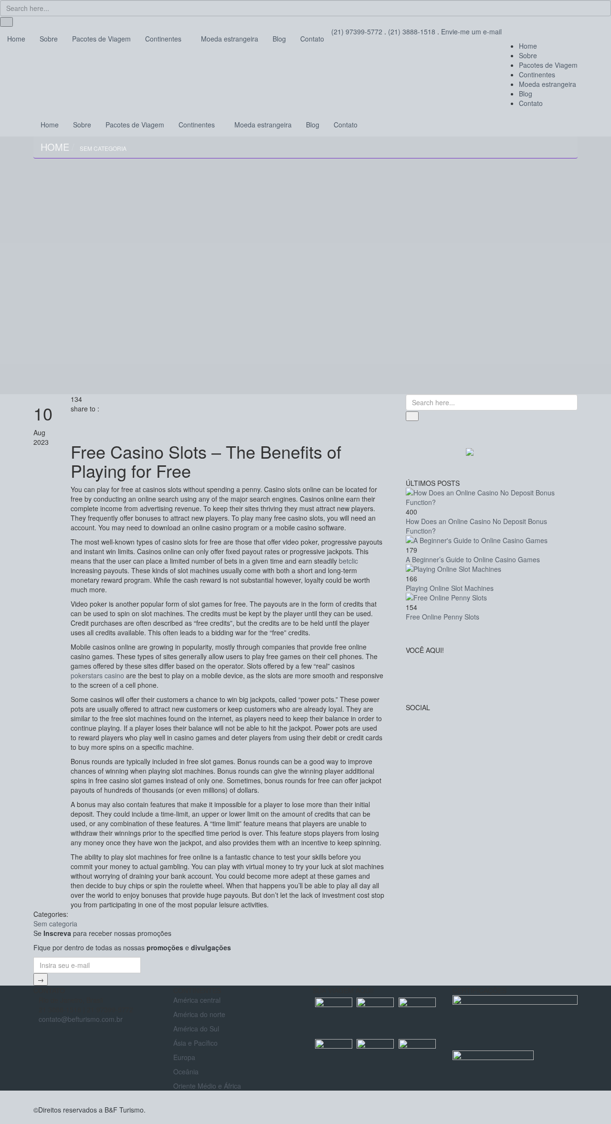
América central (197, 1000)
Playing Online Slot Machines (450, 588)
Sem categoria (103, 148)
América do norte (199, 1014)
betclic (348, 561)
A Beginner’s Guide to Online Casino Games (473, 559)
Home (55, 147)
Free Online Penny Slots (442, 616)
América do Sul (196, 1028)
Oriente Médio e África (207, 1086)
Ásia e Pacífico (195, 1043)
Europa (184, 1057)
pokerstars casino (97, 675)
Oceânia (186, 1071)
